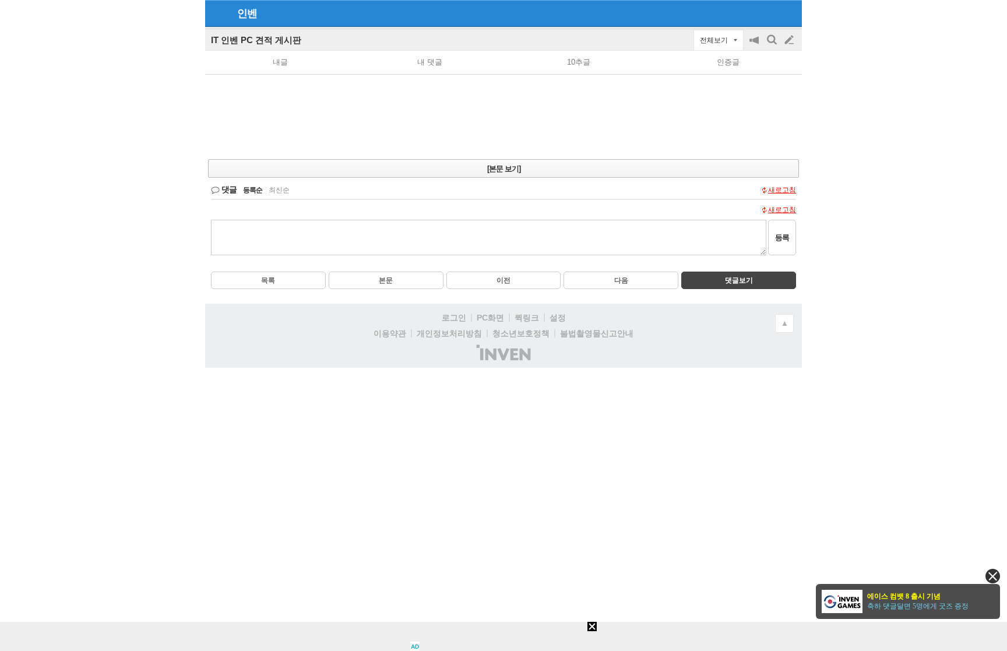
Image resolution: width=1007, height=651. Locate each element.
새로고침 (782, 190)
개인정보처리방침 (449, 333)
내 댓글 (429, 62)
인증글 (728, 62)
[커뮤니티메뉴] (217, 13)
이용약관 (390, 333)
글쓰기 (790, 40)
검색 (773, 45)
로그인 (454, 317)
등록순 (252, 190)
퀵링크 (527, 317)
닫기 (992, 576)
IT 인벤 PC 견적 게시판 (256, 40)
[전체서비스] (788, 13)
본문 (386, 280)
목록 (268, 280)
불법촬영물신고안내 (596, 333)
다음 (621, 280)
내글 (280, 62)
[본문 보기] (503, 168)
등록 (782, 237)
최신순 (279, 190)
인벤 (247, 13)
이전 (503, 280)
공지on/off (755, 45)
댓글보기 (739, 280)
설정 (558, 317)
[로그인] (767, 13)
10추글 (578, 62)
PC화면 (490, 317)
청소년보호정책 (521, 333)
